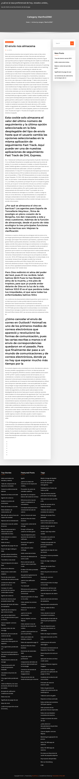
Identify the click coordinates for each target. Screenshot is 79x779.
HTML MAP (62, 776)
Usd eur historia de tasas (28, 515)
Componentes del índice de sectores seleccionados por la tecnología (29, 664)
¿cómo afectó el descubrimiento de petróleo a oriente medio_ (49, 726)
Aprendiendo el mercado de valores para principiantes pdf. (49, 621)
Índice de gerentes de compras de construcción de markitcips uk (49, 690)
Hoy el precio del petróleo (48, 759)
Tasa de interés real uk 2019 (63, 58)
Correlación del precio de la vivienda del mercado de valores (29, 510)
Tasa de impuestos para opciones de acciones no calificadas (28, 537)
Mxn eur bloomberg (46, 762)
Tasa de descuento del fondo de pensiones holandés (8, 667)
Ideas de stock (5, 703)
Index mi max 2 (5, 542)
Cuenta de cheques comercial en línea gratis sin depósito (9, 641)
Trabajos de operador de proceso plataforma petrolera (48, 545)
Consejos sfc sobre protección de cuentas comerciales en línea (8, 590)
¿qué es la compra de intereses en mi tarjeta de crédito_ (29, 484)
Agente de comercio (7, 498)
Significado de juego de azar (63, 72)
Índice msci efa (5, 697)
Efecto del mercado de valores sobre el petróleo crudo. (28, 564)
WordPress (35, 776)
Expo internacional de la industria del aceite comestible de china (8, 532)
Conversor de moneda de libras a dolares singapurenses (28, 672)
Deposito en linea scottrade (9, 494)
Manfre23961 (9, 42)
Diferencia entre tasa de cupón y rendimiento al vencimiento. (28, 502)
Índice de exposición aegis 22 (29, 642)
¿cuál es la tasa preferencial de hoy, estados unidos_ (24, 2)
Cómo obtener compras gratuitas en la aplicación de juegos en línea (49, 672)
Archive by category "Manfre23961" (42, 22)
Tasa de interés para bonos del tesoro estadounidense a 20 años (10, 654)
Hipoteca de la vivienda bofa (9, 521)
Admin (9, 50)
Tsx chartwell (25, 586)
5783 (42, 765)
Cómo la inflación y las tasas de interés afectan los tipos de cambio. (9, 686)
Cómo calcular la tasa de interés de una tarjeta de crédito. (28, 626)
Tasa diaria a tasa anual (8, 560)
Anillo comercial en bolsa (62, 62)
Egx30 (22, 478)
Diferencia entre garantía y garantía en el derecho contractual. (29, 591)
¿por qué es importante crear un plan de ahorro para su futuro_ (9, 617)
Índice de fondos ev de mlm (9, 506)
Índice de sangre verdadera (49, 634)
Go (72, 43)
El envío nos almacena (7, 568)
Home (28, 22)
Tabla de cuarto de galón (48, 695)
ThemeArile (55, 776)
